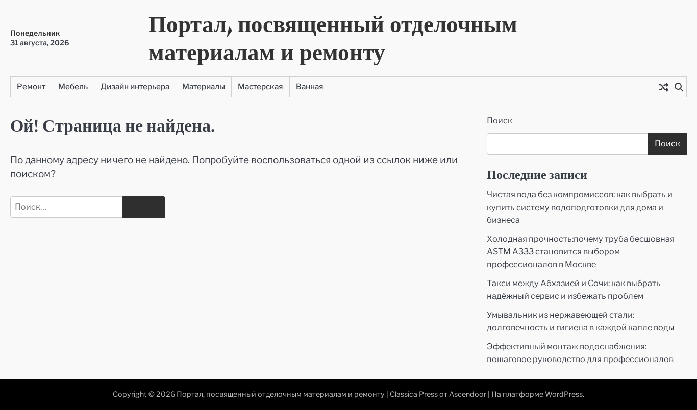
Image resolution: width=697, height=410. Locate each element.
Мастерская (260, 86)
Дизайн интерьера (135, 86)
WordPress (564, 394)
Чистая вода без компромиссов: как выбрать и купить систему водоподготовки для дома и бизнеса (580, 207)
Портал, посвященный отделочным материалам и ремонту (332, 38)
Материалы (203, 86)
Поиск (499, 120)
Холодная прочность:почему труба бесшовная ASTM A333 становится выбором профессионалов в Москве (581, 251)
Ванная (309, 86)
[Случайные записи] (663, 86)
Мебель (73, 86)
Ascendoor (467, 394)
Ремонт (31, 86)
